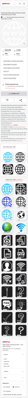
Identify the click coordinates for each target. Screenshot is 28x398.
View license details (10, 88)
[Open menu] (24, 3)
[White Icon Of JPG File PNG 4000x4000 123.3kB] (7, 253)
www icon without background (11, 74)
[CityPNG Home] (6, 4)
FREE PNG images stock (19, 127)
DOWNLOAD (15, 93)
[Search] (20, 3)
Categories (6, 361)
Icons (18, 54)
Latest (5, 359)
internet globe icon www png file (12, 68)
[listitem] (7, 387)
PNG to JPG (7, 366)
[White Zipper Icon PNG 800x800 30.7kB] (7, 291)
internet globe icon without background (13, 61)
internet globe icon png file (10, 64)
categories (19, 140)
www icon (6, 71)
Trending (6, 364)
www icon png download (10, 78)
